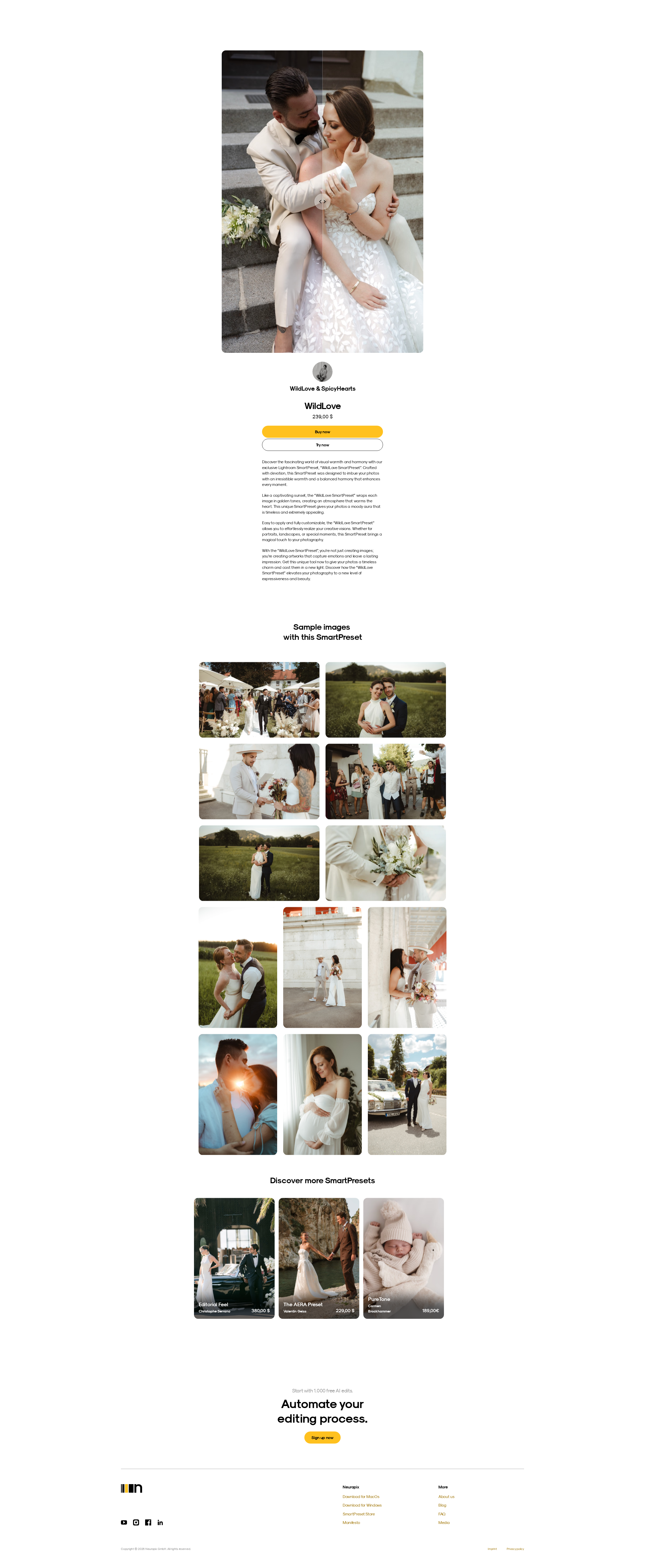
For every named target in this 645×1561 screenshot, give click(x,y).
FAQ (441, 1514)
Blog (442, 1505)
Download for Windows (362, 1505)
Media (443, 1522)
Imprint (492, 1549)
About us (446, 1496)
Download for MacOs (361, 1496)
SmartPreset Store (359, 1514)
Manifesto (351, 1522)
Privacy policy (515, 1549)
